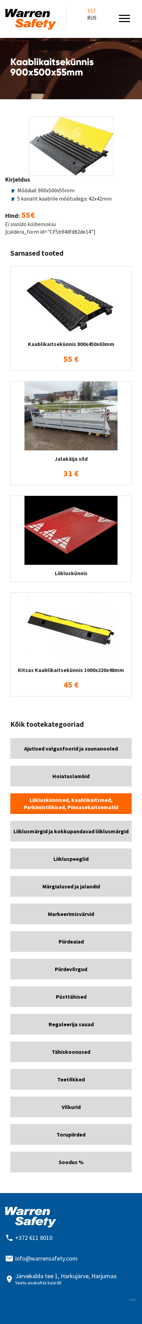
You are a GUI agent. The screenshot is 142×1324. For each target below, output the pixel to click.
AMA (133, 1300)
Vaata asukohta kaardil (38, 1283)
